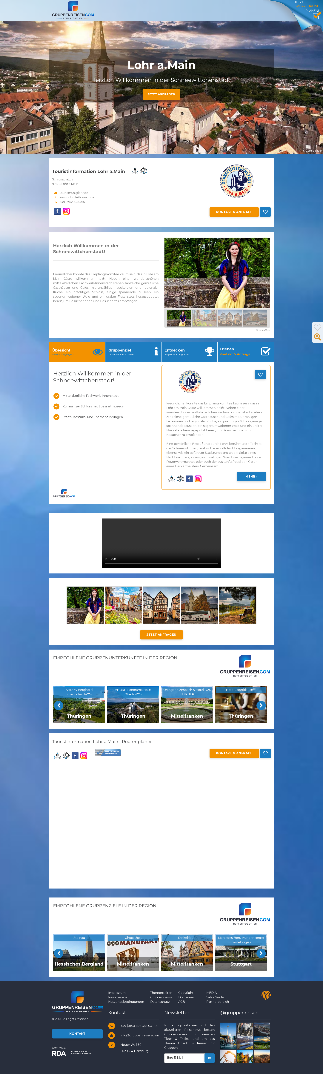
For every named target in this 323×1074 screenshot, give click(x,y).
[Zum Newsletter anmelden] (209, 1058)
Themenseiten (161, 993)
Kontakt (77, 1033)
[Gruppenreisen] (73, 10)
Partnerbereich (217, 1002)
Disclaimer (186, 997)
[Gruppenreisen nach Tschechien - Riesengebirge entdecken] (266, 1042)
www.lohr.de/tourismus (76, 197)
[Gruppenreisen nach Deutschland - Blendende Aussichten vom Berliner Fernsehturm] (232, 1029)
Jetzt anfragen (161, 94)
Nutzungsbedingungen (126, 1002)
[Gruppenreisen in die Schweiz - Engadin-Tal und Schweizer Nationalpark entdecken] (249, 1042)
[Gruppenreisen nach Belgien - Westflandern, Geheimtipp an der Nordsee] (249, 1056)
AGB (181, 1002)
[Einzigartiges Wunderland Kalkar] (232, 1056)
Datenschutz (160, 1002)
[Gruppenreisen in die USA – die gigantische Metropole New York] (232, 1042)
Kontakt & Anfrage (234, 212)
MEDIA (211, 993)
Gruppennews (161, 997)
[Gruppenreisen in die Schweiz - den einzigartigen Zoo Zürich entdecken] (249, 1029)
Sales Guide (215, 997)
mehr (250, 476)
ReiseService (117, 997)
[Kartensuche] (317, 338)
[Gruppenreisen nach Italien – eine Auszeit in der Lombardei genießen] (266, 1056)
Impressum (117, 993)
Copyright (185, 993)
